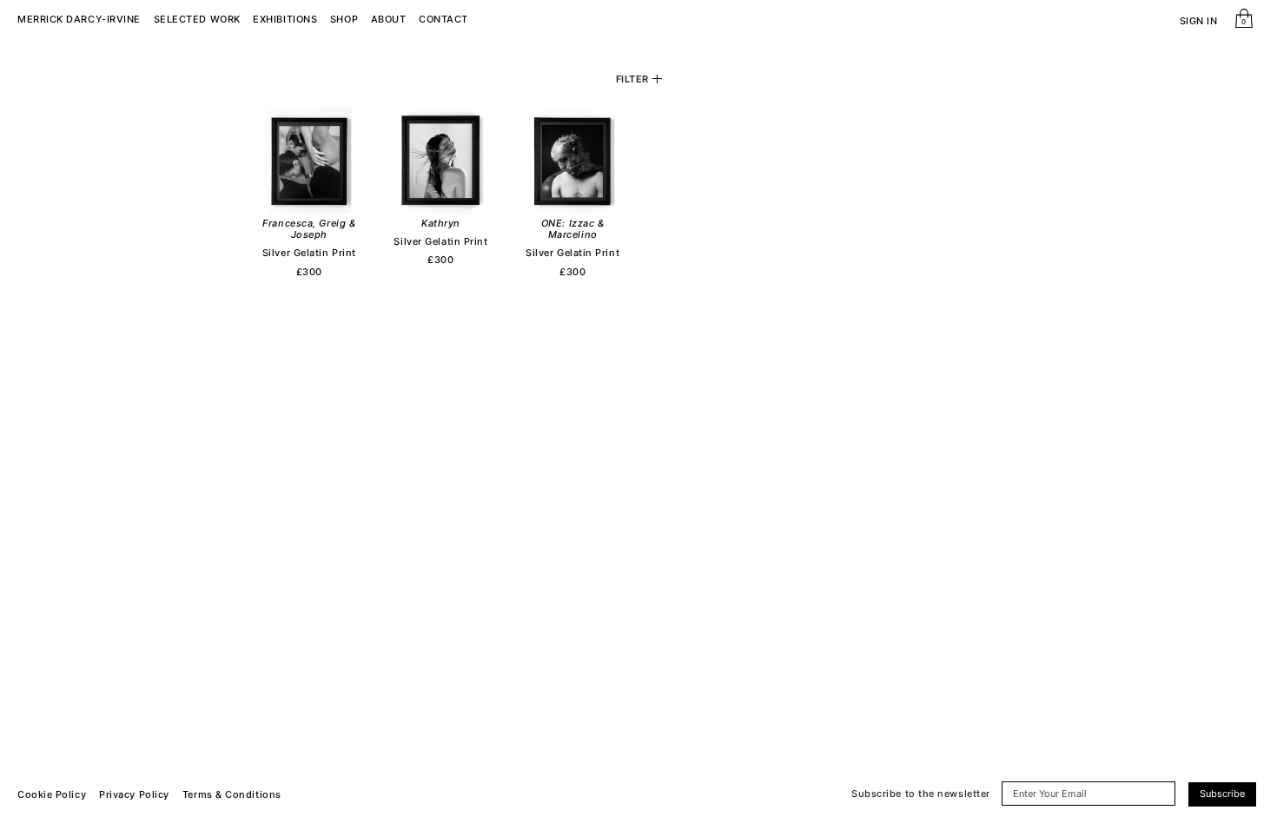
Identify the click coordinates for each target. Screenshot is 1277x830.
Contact (443, 19)
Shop (344, 19)
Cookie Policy (51, 794)
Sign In (1199, 21)
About (389, 19)
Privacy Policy (134, 794)
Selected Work (197, 19)
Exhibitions (285, 19)
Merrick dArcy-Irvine (79, 19)
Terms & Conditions (231, 794)
